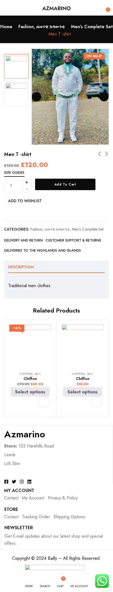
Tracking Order (36, 517)
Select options (30, 392)
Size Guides (14, 172)
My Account (33, 498)
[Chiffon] (30, 345)
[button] (105, 7)
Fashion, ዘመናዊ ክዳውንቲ (41, 26)
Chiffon (30, 378)
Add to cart (65, 184)
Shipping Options (69, 517)
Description (21, 267)
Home (6, 26)
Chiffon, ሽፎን (30, 374)
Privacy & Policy (63, 498)
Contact (11, 498)
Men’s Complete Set (92, 26)
